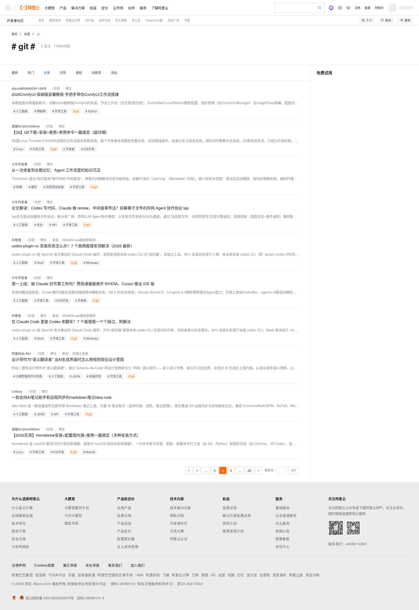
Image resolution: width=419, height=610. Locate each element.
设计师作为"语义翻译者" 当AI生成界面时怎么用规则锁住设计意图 (68, 359)
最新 (15, 73)
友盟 (221, 574)
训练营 (96, 73)
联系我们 (115, 565)
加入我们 (138, 565)
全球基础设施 (22, 515)
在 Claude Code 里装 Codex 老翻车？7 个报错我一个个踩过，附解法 (71, 321)
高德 (204, 574)
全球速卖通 (86, 574)
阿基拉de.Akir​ (21, 353)
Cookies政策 (44, 565)
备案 (368, 8)
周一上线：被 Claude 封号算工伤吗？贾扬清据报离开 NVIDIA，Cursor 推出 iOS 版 (83, 283)
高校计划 (230, 523)
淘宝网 (40, 574)
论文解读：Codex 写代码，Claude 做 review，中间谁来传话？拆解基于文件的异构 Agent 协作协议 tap (100, 208)
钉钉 (240, 574)
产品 (63, 7)
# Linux (18, 149)
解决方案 (78, 7)
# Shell (39, 262)
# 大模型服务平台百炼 (28, 376)
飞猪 (165, 574)
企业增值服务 (286, 515)
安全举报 (93, 565)
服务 (143, 7)
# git (76, 111)
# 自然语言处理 (54, 187)
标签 (27, 34)
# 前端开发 (94, 376)
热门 (31, 73)
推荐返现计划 (233, 530)
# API (52, 225)
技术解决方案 (180, 507)
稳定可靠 (19, 530)
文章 (47, 73)
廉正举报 (70, 565)
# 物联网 (40, 111)
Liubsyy (17, 391)
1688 (139, 574)
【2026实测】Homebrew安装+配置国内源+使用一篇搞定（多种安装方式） (76, 435)
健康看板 (282, 538)
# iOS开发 (87, 149)
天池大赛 (177, 530)
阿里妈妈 (153, 574)
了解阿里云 (159, 7)
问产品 (89, 20)
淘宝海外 (280, 574)
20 (249, 470)
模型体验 (55, 20)
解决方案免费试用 (237, 515)
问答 (63, 73)
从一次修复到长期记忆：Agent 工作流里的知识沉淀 (56, 170)
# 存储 (18, 187)
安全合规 (19, 538)
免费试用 (124, 515)
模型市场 (71, 523)
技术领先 (19, 523)
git (38, 34)
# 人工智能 (21, 111)
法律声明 (19, 565)
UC (213, 574)
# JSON (75, 376)
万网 (195, 574)
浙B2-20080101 (123, 583)
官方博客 (121, 20)
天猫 (71, 574)
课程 (79, 73)
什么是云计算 (22, 507)
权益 (93, 7)
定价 (104, 7)
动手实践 (104, 20)
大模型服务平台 (76, 507)
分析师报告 (20, 546)
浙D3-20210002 (190, 583)
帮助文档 (177, 515)
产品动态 (124, 523)
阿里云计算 (180, 574)
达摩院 (264, 574)
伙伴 (131, 7)
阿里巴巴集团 (22, 574)
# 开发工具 (59, 111)
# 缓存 (33, 187)
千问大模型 (73, 515)
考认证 (136, 20)
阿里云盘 (296, 574)
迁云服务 (282, 523)
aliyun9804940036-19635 (29, 88)
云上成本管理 (127, 546)
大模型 (50, 7)
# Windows (91, 262)
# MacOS (89, 452)
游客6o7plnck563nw (26, 126)
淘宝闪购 (313, 574)
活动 (114, 73)
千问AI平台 (57, 574)
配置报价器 (126, 538)
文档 (357, 8)
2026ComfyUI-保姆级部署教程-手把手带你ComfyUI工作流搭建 (65, 94)
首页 (41, 20)
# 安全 (38, 225)
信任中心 (282, 546)
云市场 (118, 7)
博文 (68, 88)
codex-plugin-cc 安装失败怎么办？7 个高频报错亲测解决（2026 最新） (73, 246)
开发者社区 (15, 20)
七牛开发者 (19, 164)
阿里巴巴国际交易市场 (115, 574)
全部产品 (124, 507)
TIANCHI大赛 (154, 20)
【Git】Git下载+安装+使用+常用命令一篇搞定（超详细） (60, 132)
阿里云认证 (179, 538)
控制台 (379, 8)
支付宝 (252, 574)
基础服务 (282, 507)
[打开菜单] (8, 8)
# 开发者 (68, 149)
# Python (91, 111)
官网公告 (282, 530)
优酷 (231, 574)
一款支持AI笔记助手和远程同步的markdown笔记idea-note (62, 397)
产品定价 (124, 530)
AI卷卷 (16, 239)
